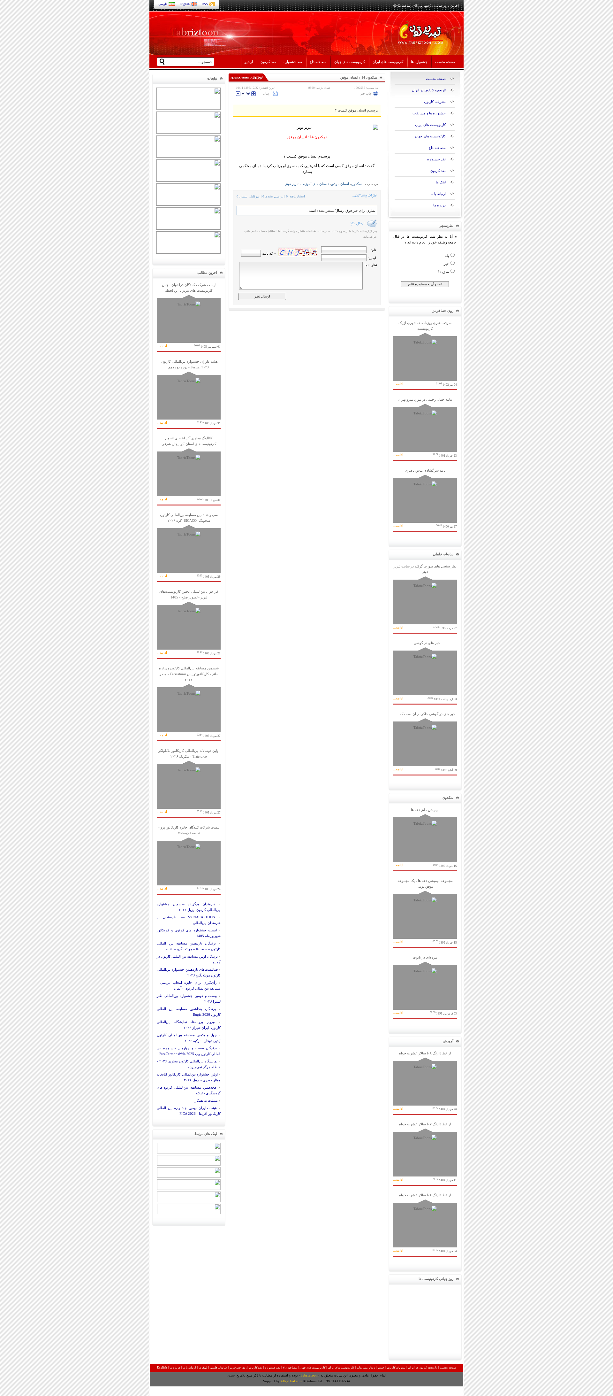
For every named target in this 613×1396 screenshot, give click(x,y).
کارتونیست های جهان (349, 62)
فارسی (163, 4)
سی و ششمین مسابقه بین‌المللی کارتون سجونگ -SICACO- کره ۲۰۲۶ (189, 545)
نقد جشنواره (293, 62)
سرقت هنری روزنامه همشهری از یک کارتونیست (425, 353)
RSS (205, 4)
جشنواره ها (419, 62)
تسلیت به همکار (206, 1100)
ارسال (267, 93)
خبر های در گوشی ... (425, 671)
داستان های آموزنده (314, 184)
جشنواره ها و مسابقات (429, 113)
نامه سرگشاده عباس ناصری (425, 498)
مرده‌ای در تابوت (425, 985)
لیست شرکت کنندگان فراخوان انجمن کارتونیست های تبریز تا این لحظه (189, 315)
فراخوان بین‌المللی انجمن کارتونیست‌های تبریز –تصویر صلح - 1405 (189, 622)
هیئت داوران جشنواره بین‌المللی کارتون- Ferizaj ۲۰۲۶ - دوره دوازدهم (189, 392)
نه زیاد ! (443, 272)
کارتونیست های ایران (388, 62)
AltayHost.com (291, 1381)
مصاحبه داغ (318, 62)
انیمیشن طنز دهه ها (425, 838)
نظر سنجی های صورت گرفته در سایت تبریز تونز (425, 597)
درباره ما (439, 205)
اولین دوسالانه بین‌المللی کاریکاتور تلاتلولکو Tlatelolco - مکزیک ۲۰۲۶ (189, 781)
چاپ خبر (366, 93)
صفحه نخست (445, 62)
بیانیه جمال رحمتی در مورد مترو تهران (425, 427)
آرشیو (249, 62)
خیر (446, 264)
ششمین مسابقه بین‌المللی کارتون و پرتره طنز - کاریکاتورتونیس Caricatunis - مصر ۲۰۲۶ (189, 701)
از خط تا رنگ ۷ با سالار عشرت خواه (425, 1152)
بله (447, 256)
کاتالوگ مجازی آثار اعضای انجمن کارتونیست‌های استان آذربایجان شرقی (189, 469)
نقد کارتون (268, 62)
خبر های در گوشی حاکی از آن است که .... (425, 742)
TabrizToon (309, 1375)
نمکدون (356, 184)
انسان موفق (340, 184)
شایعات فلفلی (218, 1367)
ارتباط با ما (438, 194)
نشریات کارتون (435, 102)
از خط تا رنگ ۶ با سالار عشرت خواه (425, 1223)
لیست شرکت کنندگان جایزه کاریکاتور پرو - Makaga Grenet (189, 858)
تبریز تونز (292, 184)
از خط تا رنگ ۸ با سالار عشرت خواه (425, 1081)
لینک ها (441, 182)
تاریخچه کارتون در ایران (429, 90)
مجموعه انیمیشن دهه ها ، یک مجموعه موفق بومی (425, 911)
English (185, 4)
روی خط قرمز (238, 1367)
